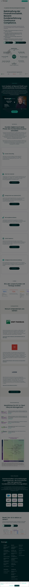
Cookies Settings (11, 585)
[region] (14, 584)
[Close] (28, 583)
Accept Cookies (17, 585)
